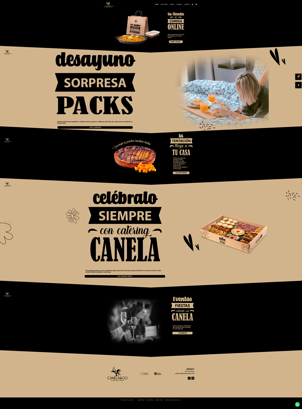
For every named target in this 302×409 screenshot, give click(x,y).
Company (179, 4)
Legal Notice (141, 400)
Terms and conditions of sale (172, 400)
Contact (186, 4)
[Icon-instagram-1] (192, 378)
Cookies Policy (159, 400)
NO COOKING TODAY (125, 276)
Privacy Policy (149, 400)
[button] (297, 404)
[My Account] (298, 85)
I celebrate (182, 333)
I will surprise (95, 127)
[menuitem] (192, 4)
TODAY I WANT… (176, 42)
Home (156, 4)
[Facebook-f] (189, 378)
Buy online (164, 4)
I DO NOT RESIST (181, 173)
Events (172, 4)
